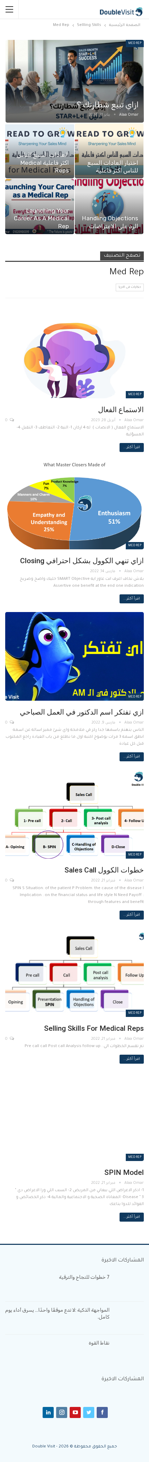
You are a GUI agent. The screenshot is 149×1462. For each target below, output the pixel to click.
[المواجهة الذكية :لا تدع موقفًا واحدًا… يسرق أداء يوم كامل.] (129, 1318)
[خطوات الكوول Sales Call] (74, 814)
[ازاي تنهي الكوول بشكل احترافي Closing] (74, 505)
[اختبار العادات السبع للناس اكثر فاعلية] (109, 151)
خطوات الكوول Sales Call (104, 870)
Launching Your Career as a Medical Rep (41, 218)
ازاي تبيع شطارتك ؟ (108, 104)
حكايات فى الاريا (130, 287)
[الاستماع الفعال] (74, 354)
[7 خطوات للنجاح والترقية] (129, 1285)
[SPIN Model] (74, 1116)
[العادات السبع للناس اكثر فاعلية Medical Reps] (40, 151)
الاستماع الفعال (121, 410)
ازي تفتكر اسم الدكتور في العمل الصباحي (82, 712)
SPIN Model (124, 1172)
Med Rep (134, 43)
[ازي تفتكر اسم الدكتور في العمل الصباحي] (74, 656)
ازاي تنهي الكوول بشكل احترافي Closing (81, 561)
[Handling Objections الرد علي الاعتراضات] (109, 206)
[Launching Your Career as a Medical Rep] (40, 206)
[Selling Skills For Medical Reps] (74, 972)
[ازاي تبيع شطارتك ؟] (74, 81)
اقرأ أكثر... (131, 447)
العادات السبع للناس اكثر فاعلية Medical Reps (43, 162)
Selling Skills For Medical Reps (94, 1028)
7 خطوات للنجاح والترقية (84, 1277)
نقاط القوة (99, 1343)
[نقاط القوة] (129, 1351)
